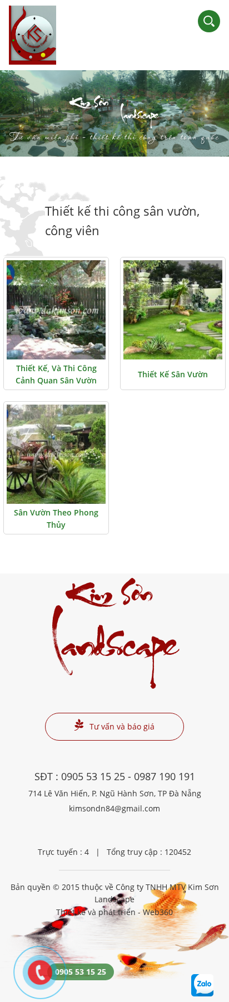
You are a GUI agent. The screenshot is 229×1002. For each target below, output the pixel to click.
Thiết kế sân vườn (173, 374)
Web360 (158, 912)
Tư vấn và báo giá (122, 726)
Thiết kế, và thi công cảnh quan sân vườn (56, 374)
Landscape (114, 121)
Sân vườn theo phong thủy (56, 518)
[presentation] (22, 113)
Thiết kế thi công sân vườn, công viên (122, 220)
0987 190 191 (164, 776)
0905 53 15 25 (93, 776)
